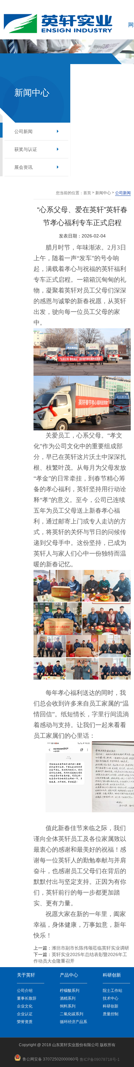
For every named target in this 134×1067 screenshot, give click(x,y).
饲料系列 (67, 1006)
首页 (87, 193)
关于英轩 (26, 975)
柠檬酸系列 (69, 990)
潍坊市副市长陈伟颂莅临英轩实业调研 (90, 948)
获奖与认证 (25, 149)
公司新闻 (23, 131)
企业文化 (25, 1006)
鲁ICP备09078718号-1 (100, 1059)
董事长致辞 (26, 998)
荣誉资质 (25, 1022)
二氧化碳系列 (71, 1014)
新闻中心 (103, 193)
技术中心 (110, 998)
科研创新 (112, 975)
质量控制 (110, 1014)
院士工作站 (112, 990)
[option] (67, 51)
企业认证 (25, 1014)
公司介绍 (25, 990)
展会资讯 (23, 167)
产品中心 (69, 975)
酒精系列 (67, 998)
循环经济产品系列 (73, 1023)
